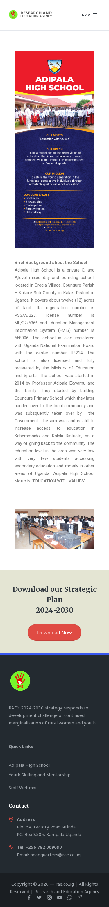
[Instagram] (49, 897)
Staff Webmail (23, 788)
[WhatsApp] (70, 897)
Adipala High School (29, 765)
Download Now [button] (54, 632)
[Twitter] (39, 897)
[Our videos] (80, 897)
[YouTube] (59, 897)
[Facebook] (29, 897)
